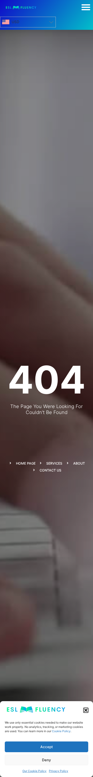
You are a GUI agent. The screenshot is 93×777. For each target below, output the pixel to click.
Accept (46, 747)
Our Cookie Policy (34, 771)
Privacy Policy (58, 771)
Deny (46, 760)
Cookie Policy (61, 731)
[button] (85, 710)
